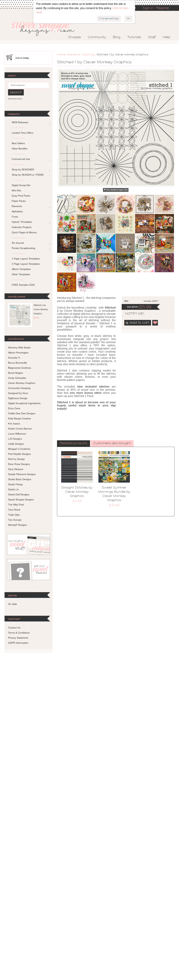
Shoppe (74, 37)
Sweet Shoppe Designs (21, 499)
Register (162, 8)
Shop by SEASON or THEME (28, 174)
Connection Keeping (19, 388)
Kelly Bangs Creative (19, 418)
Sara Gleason (15, 469)
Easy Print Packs (21, 195)
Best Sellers (18, 143)
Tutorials (134, 37)
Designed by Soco (18, 393)
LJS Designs (15, 438)
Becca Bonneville (17, 362)
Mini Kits (16, 190)
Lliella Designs (16, 443)
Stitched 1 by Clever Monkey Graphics (41, 309)
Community (97, 37)
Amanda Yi (14, 357)
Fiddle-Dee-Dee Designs (21, 413)
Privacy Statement (18, 637)
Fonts (15, 216)
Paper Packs (19, 201)
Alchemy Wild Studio (19, 347)
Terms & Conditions (19, 632)
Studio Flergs (15, 484)
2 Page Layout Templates (26, 263)
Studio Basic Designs (19, 479)
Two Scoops (15, 519)
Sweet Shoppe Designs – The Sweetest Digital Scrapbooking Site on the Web (45, 27)
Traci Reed (14, 509)
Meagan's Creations (19, 448)
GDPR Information (18, 642)
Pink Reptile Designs (19, 454)
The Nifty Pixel (16, 504)
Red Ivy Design (16, 459)
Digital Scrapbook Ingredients (24, 403)
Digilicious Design (17, 398)
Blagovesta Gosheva (19, 367)
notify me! (131, 313)
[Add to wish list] (155, 323)
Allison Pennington (18, 352)
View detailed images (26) (117, 190)
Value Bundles (19, 148)
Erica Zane (14, 408)
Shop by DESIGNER (23, 169)
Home (61, 54)
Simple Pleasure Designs (22, 474)
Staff (152, 37)
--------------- (18, 127)
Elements (73, 54)
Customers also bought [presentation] (112, 443)
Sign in (148, 8)
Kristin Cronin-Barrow (20, 428)
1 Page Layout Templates (26, 258)
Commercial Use (21, 159)
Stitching (89, 54)
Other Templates (21, 274)
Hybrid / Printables (22, 222)
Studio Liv (13, 489)
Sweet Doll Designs (18, 494)
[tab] (73, 443)
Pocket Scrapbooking (23, 248)
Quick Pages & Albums (24, 232)
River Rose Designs (19, 464)
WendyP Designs (17, 524)
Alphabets (17, 211)
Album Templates (21, 269)
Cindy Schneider (17, 378)
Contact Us (14, 627)
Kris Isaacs (14, 423)
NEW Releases (20, 122)
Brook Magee (15, 372)
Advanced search (15, 99)
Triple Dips (14, 514)
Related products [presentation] (73, 443)
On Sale (12, 604)
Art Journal (18, 242)
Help (166, 37)
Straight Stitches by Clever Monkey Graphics (76, 492)
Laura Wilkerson (17, 433)
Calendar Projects (21, 227)
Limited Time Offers (22, 132)
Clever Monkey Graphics (21, 383)
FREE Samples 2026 (23, 284)
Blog (116, 37)
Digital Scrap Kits (21, 185)
